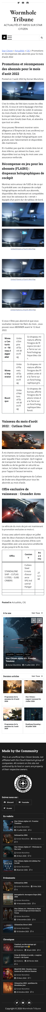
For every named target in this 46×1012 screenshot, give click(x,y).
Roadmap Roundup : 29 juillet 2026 (33, 725)
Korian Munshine (35, 79)
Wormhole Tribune (23, 15)
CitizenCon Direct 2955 (23, 925)
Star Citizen (7, 50)
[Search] (41, 37)
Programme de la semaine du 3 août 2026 (11, 726)
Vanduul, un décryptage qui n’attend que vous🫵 (25, 945)
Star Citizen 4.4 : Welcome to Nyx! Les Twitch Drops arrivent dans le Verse (27, 911)
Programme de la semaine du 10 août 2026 (11, 699)
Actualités (19, 50)
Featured (19, 654)
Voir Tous (36, 613)
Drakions (19, 950)
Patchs (27, 654)
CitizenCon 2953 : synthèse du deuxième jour (25, 984)
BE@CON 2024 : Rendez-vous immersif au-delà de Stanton (25, 970)
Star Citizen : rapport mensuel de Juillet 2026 (33, 699)
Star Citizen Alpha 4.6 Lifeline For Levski (27, 862)
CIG (28, 50)
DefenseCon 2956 (20, 835)
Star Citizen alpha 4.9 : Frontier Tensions (21, 659)
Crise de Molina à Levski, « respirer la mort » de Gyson (28, 956)
